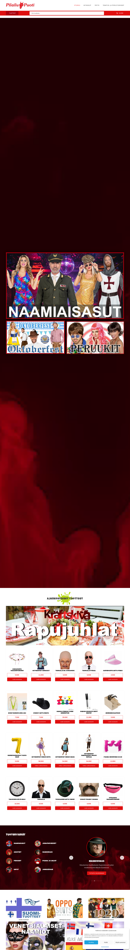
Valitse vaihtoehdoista (41, 765)
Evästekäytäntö (105, 946)
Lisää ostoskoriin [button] (17, 679)
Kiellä (106, 942)
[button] (91, 880)
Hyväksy (91, 942)
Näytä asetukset (120, 942)
